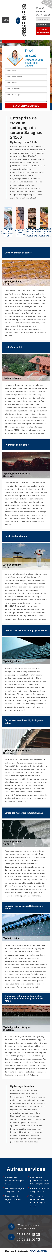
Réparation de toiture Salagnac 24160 (40, 1190)
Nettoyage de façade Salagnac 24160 (14, 1190)
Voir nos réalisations (43, 31)
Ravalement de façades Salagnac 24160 (13, 1199)
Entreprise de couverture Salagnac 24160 (14, 1180)
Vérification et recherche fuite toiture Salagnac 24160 (37, 1201)
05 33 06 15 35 (24, 12)
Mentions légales (38, 1251)
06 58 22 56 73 (24, 29)
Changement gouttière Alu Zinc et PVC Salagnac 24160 (39, 1180)
